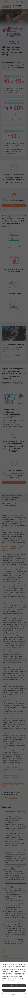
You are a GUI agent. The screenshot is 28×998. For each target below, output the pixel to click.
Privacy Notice (9, 975)
